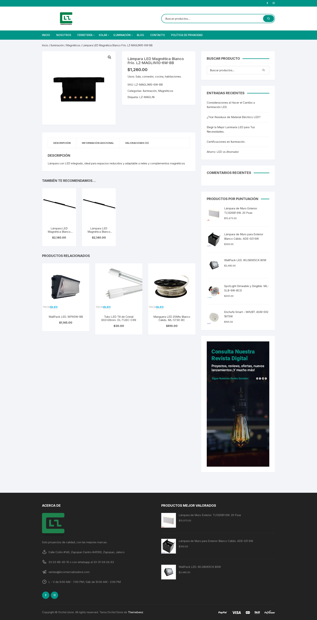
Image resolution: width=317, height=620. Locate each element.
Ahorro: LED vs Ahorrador (223, 152)
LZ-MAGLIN (146, 97)
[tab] (62, 143)
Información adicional (98, 142)
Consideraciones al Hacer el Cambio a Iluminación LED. (231, 105)
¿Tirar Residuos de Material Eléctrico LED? (233, 117)
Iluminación (122, 35)
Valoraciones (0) (137, 142)
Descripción (62, 142)
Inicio (46, 35)
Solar (103, 35)
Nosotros (63, 35)
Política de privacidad (187, 35)
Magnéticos (73, 45)
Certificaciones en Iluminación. (226, 141)
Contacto (157, 35)
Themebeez (135, 612)
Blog (140, 35)
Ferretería (84, 35)
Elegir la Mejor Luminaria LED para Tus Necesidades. (231, 129)
